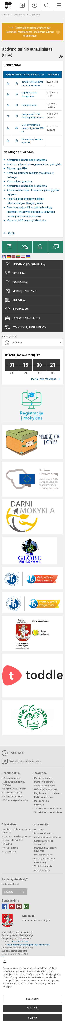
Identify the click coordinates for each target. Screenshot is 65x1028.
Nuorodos (39, 829)
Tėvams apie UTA (17, 168)
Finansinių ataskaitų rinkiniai (17, 836)
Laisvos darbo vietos (26, 318)
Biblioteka (19, 300)
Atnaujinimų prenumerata (29, 327)
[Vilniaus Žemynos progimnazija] (8, 5)
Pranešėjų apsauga (43, 855)
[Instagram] (19, 906)
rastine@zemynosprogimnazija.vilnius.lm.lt (28, 944)
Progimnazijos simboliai (15, 789)
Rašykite (8, 891)
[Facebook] (4, 906)
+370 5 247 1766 (20, 941)
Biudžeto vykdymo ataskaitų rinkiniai (17, 831)
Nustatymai (32, 998)
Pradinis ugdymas (43, 778)
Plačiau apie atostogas (43, 379)
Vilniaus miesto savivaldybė (36, 920)
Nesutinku (32, 1008)
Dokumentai (20, 282)
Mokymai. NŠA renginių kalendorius (27, 220)
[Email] (26, 906)
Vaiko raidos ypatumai (19, 181)
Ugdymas (35, 14)
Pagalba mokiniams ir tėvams (48, 793)
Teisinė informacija (43, 866)
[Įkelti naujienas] (22, 5)
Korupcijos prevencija (44, 858)
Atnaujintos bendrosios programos (27, 159)
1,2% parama (21, 309)
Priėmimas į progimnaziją (29, 264)
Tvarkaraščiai (16, 752)
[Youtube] (12, 906)
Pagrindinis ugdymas (44, 782)
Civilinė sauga (41, 862)
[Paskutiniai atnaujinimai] (35, 5)
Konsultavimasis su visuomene (43, 842)
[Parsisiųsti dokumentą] (8, 83)
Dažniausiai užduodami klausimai (45, 849)
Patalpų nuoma (41, 801)
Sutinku (32, 1017)
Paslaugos (19, 14)
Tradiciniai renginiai (12, 792)
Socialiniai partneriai (13, 796)
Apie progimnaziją (12, 778)
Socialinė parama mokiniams (48, 808)
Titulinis (6, 14)
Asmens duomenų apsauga (47, 837)
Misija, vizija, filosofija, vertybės (14, 783)
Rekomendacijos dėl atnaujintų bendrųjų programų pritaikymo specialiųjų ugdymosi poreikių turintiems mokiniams (31, 212)
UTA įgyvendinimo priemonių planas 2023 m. (33, 128)
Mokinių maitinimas (24, 291)
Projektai (19, 273)
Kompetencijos (29, 105)
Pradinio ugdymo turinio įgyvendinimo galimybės (34, 164)
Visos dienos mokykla (44, 785)
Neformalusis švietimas (45, 789)
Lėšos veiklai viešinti (13, 840)
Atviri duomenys (42, 870)
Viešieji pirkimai (10, 848)
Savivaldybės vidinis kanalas (24, 761)
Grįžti (11, 233)
